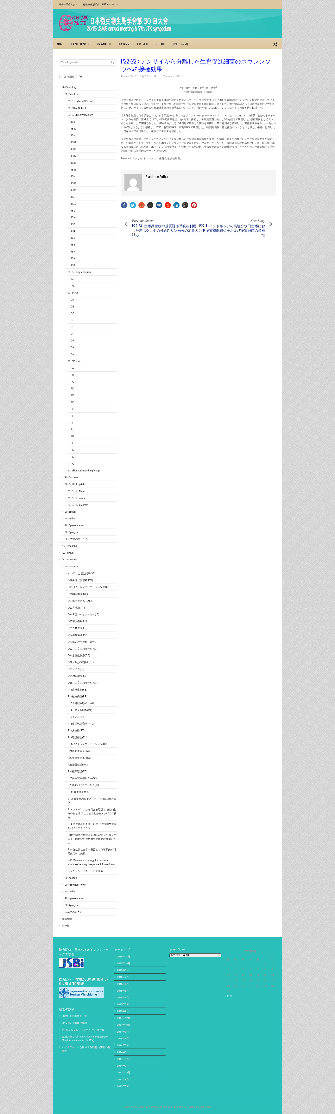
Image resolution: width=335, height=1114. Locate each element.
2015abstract (72, 94)
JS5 (73, 238)
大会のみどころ (73, 912)
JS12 (73, 142)
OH (72, 327)
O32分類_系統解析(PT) (81, 662)
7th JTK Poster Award (74, 1022)
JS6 (73, 244)
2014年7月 (123, 1045)
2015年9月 (123, 970)
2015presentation (74, 525)
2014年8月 (123, 1038)
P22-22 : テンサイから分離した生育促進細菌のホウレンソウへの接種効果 (196, 65)
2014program (72, 905)
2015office (70, 518)
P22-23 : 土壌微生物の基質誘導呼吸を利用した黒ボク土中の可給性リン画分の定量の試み (165, 230)
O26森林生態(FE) (77, 628)
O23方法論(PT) (76, 607)
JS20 (73, 204)
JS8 (73, 258)
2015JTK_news (76, 498)
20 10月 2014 (142, 76)
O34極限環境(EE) (77, 676)
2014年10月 (123, 1024)
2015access (71, 477)
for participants (79, 44)
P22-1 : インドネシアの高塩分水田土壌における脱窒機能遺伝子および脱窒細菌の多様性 (232, 230)
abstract (142, 44)
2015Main (70, 511)
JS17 (73, 176)
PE (72, 395)
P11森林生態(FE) (77, 689)
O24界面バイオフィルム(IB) (83, 614)
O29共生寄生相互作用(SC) (83, 648)
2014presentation (74, 898)
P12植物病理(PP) (77, 696)
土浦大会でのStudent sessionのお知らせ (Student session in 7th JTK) (85, 1038)
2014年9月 (123, 1031)
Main (59, 44)
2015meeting (69, 87)
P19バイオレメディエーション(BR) (87, 744)
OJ (72, 340)
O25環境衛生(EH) (77, 621)
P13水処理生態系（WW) (81, 703)
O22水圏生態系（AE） (80, 601)
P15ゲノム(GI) (76, 717)
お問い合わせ (180, 44)
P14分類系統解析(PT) (80, 710)
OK (72, 347)
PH (72, 416)
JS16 (73, 169)
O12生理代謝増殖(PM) (80, 580)
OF (72, 320)
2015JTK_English (75, 484)
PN (72, 457)
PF (72, 402)
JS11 (73, 135)
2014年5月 (123, 1052)
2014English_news (75, 884)
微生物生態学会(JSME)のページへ (101, 4)
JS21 (73, 210)
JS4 (73, 231)
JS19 (73, 190)
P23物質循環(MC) (78, 764)
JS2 (73, 197)
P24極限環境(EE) (77, 771)
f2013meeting (69, 546)
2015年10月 (123, 963)
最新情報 (67, 919)
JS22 (73, 217)
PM (72, 450)
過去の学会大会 (68, 4)
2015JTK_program (78, 505)
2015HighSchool (77, 108)
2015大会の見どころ (76, 539)
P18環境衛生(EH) (77, 737)
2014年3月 (123, 1065)
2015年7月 (123, 977)
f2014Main (67, 552)
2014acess (71, 878)
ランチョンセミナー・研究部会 (85, 871)
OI (72, 333)
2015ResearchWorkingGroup (84, 470)
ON (72, 354)
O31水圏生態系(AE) (79, 655)
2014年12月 (123, 1018)
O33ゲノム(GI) (76, 669)
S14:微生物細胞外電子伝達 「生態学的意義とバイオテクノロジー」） (92, 826)
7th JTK (160, 44)
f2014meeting (69, 559)
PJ (72, 429)
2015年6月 (123, 984)
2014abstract (72, 566)
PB (72, 375)
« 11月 (228, 996)
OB (72, 306)
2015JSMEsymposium (80, 115)
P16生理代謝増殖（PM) (81, 723)
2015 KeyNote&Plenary (81, 101)
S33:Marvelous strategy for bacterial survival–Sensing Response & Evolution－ (91, 862)
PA (72, 368)
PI (72, 422)
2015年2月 (123, 1011)
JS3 (73, 224)
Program (124, 44)
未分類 (65, 925)
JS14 (73, 156)
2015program (72, 532)
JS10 (73, 128)
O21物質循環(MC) (78, 594)
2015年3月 (123, 1004)
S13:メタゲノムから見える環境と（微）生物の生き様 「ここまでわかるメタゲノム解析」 (92, 813)
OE (72, 313)
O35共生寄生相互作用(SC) (83, 682)
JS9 (73, 265)
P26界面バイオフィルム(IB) (83, 785)
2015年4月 (123, 997)
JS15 (73, 163)
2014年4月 (123, 1059)
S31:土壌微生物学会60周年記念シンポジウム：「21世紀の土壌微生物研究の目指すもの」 (92, 838)
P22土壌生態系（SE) (80, 758)
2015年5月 (123, 990)
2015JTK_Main (76, 491)
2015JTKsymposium (79, 272)
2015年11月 (123, 956)
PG (72, 409)
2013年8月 (123, 1079)
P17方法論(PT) (76, 730)
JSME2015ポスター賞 (74, 1016)
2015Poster (74, 361)
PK (72, 436)
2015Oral (73, 292)
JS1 (73, 122)
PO (72, 463)
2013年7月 (123, 1086)
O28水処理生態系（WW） (82, 642)
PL (72, 443)
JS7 (73, 251)
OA (72, 299)
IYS (73, 285)
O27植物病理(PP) (77, 635)
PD (72, 388)
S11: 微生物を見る (78, 792)
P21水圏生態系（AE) (80, 751)
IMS (73, 279)
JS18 (73, 183)
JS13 (73, 149)
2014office (70, 891)
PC (72, 381)
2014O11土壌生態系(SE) (81, 573)
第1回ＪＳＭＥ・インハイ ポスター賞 (83, 1029)
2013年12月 (123, 1072)
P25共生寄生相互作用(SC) (82, 778)
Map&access (104, 44)
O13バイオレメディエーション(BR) (88, 587)
